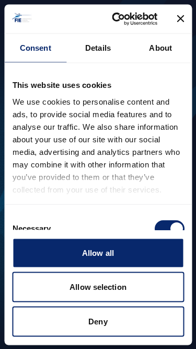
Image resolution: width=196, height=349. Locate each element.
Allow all (98, 252)
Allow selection (98, 287)
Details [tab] (98, 47)
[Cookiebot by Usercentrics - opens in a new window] (116, 19)
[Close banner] (180, 18)
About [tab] (160, 47)
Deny (97, 321)
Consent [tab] (35, 47)
